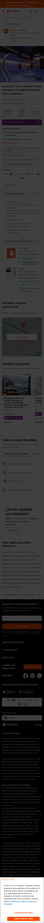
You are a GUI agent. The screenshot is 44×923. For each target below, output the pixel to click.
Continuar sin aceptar (8, 879)
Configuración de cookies (23, 913)
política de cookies (18, 901)
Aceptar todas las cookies (23, 919)
